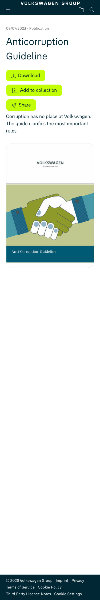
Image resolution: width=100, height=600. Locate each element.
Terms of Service (20, 587)
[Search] (92, 10)
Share (25, 105)
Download (29, 75)
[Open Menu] (10, 9)
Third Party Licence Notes (28, 594)
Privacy (77, 580)
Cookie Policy (50, 587)
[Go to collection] (81, 9)
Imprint (62, 580)
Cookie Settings (68, 594)
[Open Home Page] (50, 3)
